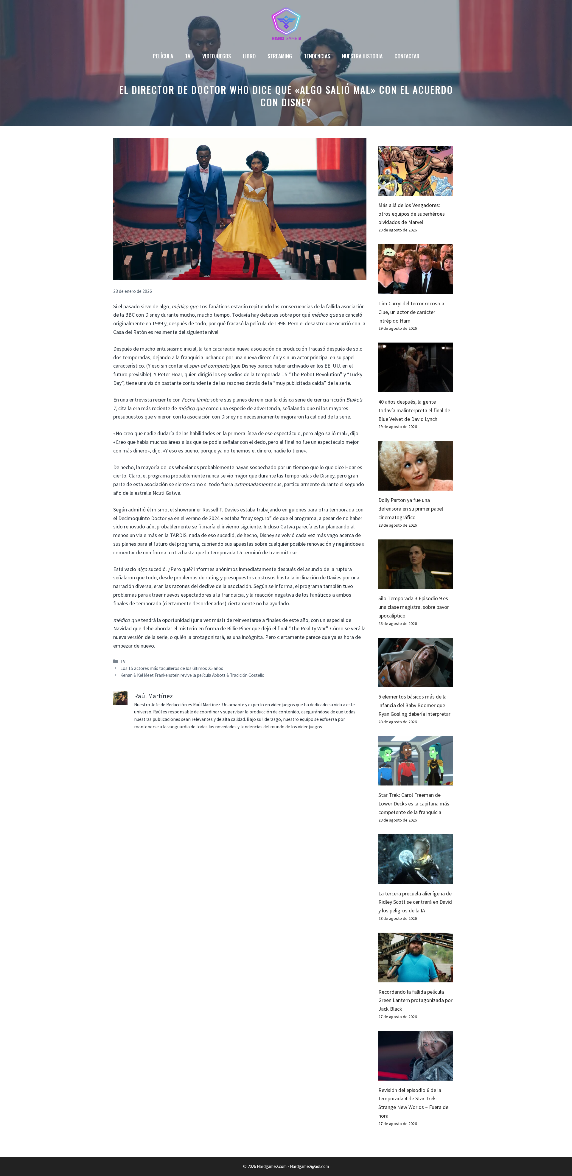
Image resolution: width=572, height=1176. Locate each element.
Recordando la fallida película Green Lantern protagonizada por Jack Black (415, 1000)
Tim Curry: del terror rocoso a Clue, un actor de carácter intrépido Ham (411, 312)
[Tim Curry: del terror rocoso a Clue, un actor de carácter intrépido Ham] (415, 289)
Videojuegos (216, 56)
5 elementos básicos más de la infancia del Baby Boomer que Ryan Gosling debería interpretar (414, 705)
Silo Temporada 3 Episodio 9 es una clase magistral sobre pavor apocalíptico (413, 607)
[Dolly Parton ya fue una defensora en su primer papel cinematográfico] (415, 486)
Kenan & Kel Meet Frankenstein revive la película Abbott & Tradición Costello (192, 675)
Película (163, 56)
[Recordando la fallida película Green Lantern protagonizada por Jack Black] (415, 977)
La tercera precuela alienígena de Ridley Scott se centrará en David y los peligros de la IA (415, 902)
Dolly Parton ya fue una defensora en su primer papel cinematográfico (410, 509)
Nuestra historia (362, 56)
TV (187, 56)
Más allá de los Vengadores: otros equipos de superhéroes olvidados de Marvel (411, 214)
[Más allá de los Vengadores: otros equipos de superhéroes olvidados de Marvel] (415, 191)
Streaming (280, 56)
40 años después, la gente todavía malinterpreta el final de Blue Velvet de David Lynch (414, 410)
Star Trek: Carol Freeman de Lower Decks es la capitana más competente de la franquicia (413, 803)
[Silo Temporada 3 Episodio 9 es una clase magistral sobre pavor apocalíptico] (415, 584)
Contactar (406, 56)
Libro (249, 56)
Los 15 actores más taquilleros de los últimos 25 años (171, 668)
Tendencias (317, 56)
